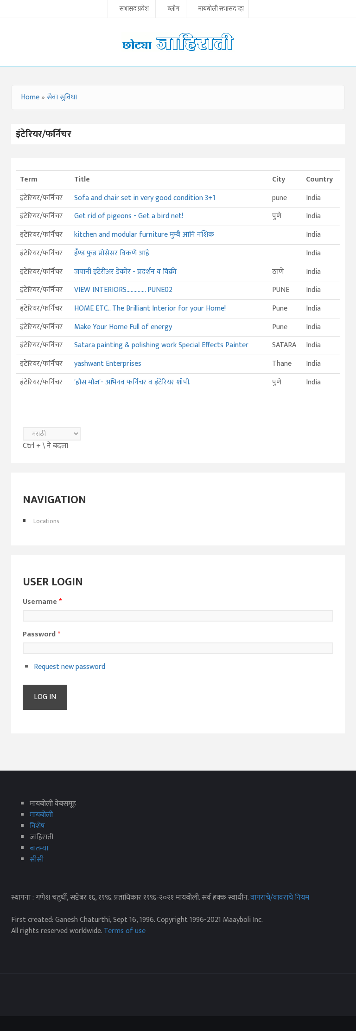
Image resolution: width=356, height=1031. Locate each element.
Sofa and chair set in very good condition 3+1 (145, 198)
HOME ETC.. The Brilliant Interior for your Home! (150, 308)
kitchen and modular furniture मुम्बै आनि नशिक (144, 234)
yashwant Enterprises (107, 363)
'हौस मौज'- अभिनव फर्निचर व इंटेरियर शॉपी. (132, 382)
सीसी (37, 859)
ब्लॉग (173, 9)
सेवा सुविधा (62, 97)
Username (42, 602)
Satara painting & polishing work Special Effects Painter (161, 345)
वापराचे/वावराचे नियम (279, 897)
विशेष (37, 826)
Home (30, 97)
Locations (46, 521)
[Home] (178, 41)
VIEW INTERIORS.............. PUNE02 (123, 290)
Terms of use (125, 931)
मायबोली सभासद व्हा (221, 9)
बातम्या (39, 848)
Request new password (69, 667)
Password (41, 634)
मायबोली (41, 815)
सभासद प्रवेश (134, 9)
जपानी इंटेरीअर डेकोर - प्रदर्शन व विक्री (125, 272)
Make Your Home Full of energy (123, 327)
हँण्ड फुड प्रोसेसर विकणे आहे (111, 253)
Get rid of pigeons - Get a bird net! (128, 216)
